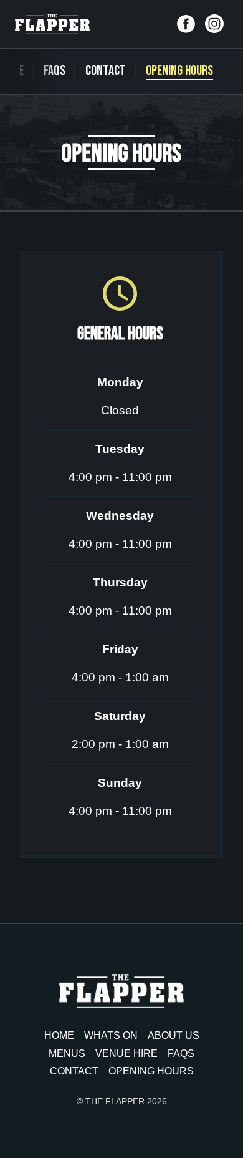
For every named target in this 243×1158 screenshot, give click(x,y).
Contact (105, 70)
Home (59, 1035)
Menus (67, 1053)
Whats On (111, 1035)
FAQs (54, 70)
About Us (173, 1035)
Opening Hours (179, 70)
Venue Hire (126, 1053)
